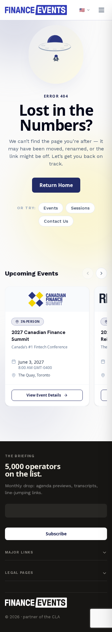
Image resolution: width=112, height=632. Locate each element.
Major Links (19, 552)
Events (51, 207)
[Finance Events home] (36, 603)
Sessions (80, 207)
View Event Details (43, 395)
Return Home (56, 185)
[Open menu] (101, 10)
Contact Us (56, 221)
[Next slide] (101, 273)
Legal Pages (19, 573)
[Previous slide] (87, 273)
